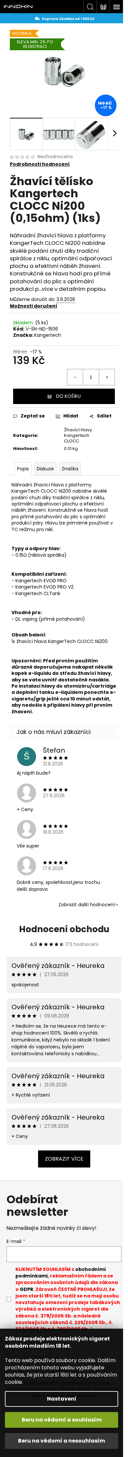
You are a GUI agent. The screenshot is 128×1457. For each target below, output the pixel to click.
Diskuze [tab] (45, 468)
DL (18, 619)
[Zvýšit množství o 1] (107, 377)
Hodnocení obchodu (64, 929)
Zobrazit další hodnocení (86, 904)
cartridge (104, 686)
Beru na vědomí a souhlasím (62, 1420)
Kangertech (47, 335)
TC (14, 529)
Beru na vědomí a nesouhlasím (61, 1441)
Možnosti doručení (33, 306)
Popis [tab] (23, 468)
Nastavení (61, 1399)
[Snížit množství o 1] (75, 377)
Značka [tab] (70, 468)
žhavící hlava (55, 235)
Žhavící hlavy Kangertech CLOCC (78, 435)
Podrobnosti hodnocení (40, 164)
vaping (29, 619)
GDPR (26, 1289)
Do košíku (68, 396)
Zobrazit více (64, 1159)
